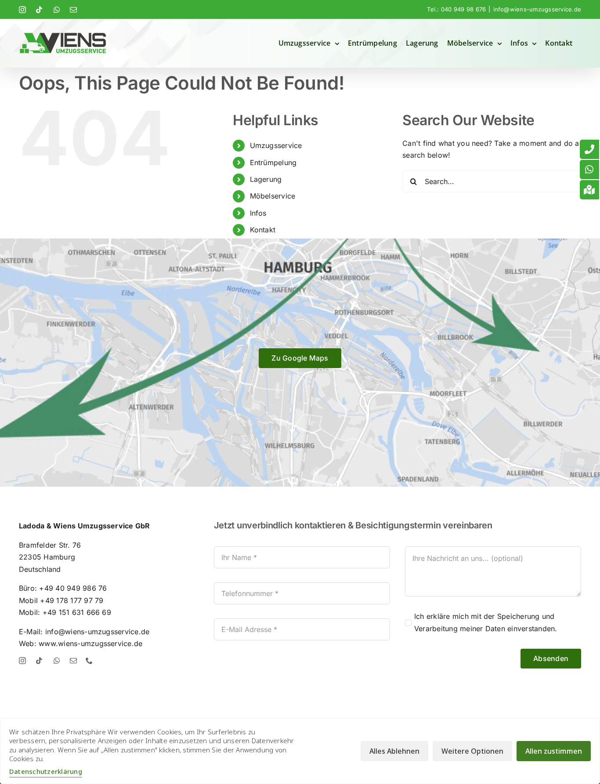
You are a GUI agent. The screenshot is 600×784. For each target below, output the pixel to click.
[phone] (89, 660)
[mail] (73, 660)
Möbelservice (273, 195)
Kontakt (263, 229)
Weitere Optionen (472, 751)
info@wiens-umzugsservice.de (537, 9)
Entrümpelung (273, 162)
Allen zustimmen (553, 751)
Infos (258, 213)
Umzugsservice (276, 145)
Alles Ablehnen (394, 751)
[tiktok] (39, 660)
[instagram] (22, 660)
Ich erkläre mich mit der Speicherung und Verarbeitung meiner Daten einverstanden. (485, 622)
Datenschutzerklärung (45, 771)
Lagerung (266, 179)
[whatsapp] (56, 660)
